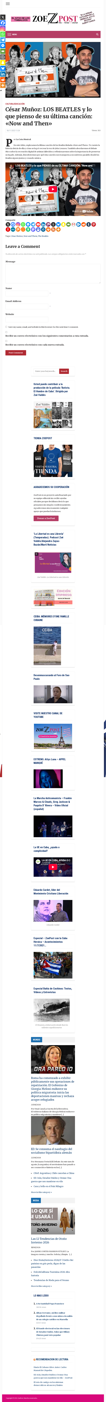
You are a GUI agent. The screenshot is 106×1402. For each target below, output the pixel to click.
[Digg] (43, 229)
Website (9, 314)
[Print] (48, 229)
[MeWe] (13, 229)
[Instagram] (18, 224)
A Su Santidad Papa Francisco (50, 1304)
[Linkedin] (43, 224)
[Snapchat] (63, 224)
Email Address (13, 301)
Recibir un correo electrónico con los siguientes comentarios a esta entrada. (47, 336)
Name (8, 288)
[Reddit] (83, 224)
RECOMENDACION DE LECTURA (52, 1359)
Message (10, 261)
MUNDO (36, 1039)
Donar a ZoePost (46, 518)
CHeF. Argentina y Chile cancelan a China (54, 1173)
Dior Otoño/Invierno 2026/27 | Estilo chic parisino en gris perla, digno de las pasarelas (52, 1263)
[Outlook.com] (78, 224)
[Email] (68, 224)
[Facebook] (13, 224)
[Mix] (18, 229)
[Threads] (53, 224)
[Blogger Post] (2, 57)
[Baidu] (38, 229)
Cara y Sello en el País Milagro (48, 1186)
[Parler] (48, 224)
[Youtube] (38, 224)
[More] (58, 229)
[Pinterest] (93, 224)
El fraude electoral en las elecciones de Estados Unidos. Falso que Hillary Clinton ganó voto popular (53, 1331)
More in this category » (41, 1192)
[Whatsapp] (23, 224)
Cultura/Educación (15, 104)
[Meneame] (23, 229)
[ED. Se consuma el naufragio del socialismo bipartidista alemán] (53, 1131)
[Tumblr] (88, 224)
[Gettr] (8, 229)
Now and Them (30, 236)
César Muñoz (17, 236)
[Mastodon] (33, 229)
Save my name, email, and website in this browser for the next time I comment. (43, 327)
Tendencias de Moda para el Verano (51, 1280)
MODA (36, 1200)
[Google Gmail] (73, 224)
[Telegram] (33, 224)
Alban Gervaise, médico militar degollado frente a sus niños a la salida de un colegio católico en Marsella (54, 1316)
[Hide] (1, 91)
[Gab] (28, 229)
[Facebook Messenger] (28, 224)
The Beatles (43, 236)
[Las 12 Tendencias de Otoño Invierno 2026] (53, 1221)
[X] (8, 224)
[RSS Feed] (53, 229)
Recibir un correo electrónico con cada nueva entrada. (34, 344)
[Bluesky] (58, 224)
